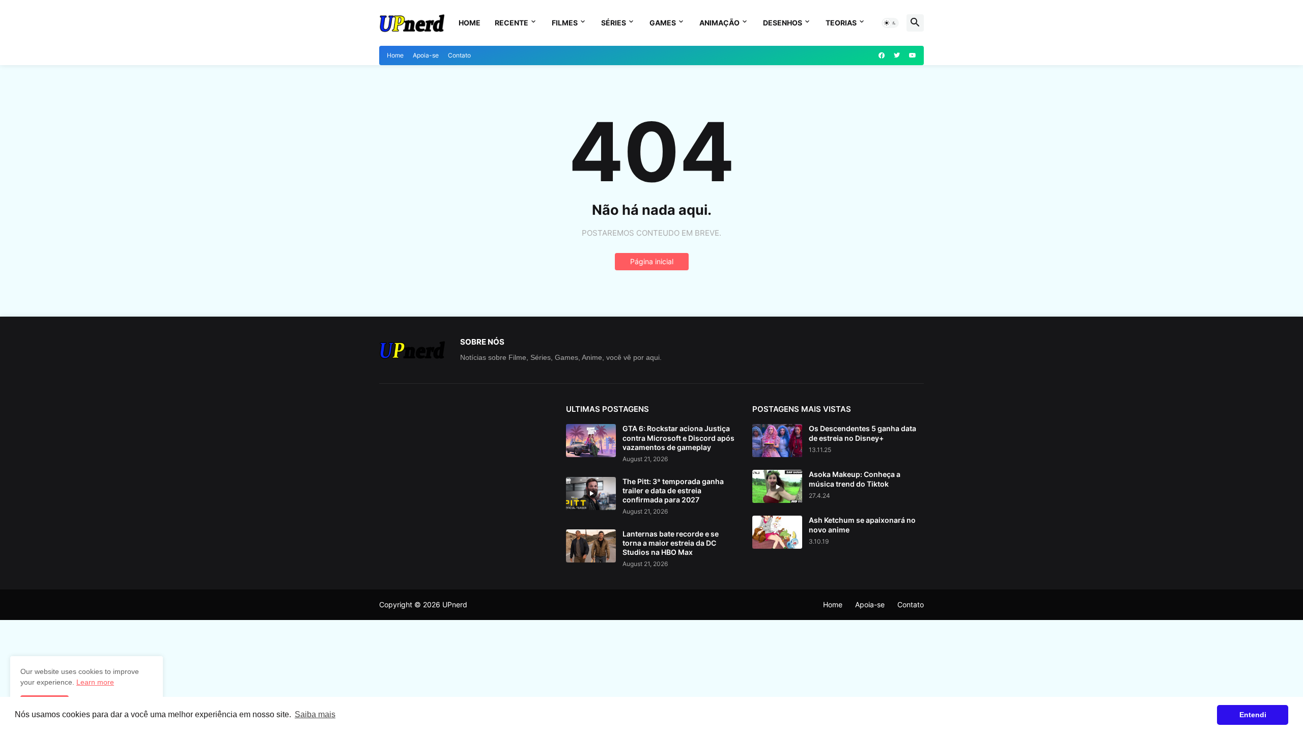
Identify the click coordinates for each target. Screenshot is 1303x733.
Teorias (841, 22)
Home (469, 22)
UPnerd (454, 604)
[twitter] (897, 55)
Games (662, 22)
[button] (890, 23)
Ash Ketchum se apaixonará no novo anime (862, 524)
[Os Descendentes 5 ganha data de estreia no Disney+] (777, 440)
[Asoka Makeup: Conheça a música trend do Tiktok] (777, 486)
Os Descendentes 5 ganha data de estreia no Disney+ (862, 433)
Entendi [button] (1252, 715)
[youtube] (912, 55)
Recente (511, 22)
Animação (719, 22)
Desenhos (782, 22)
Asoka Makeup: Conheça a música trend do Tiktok (854, 479)
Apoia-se (426, 55)
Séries (613, 22)
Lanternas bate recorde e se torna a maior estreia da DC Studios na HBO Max (670, 542)
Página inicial (651, 261)
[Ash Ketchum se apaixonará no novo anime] (777, 532)
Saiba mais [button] (315, 714)
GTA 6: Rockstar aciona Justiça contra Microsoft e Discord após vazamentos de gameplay (678, 437)
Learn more (95, 682)
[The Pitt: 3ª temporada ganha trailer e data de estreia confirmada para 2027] (591, 493)
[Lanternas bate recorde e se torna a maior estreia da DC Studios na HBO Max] (591, 545)
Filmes (565, 22)
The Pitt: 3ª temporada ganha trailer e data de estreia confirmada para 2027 (673, 490)
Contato (459, 55)
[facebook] (882, 55)
